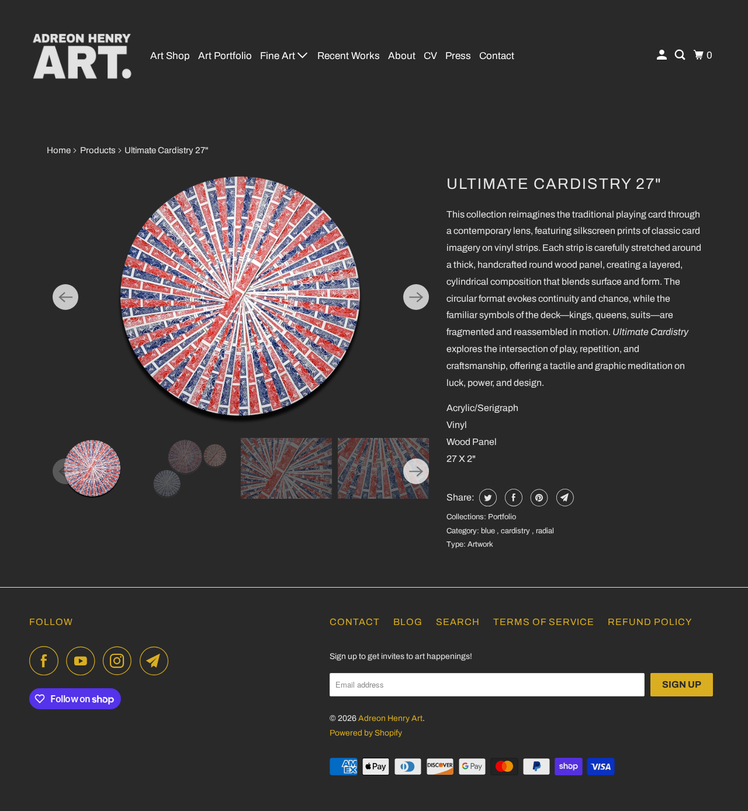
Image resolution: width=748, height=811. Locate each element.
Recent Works (348, 55)
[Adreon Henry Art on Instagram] (120, 660)
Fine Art (278, 55)
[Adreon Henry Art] (81, 55)
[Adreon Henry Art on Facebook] (46, 660)
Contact (496, 55)
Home (59, 150)
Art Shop (170, 55)
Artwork (480, 544)
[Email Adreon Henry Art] (157, 660)
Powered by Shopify (366, 733)
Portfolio (502, 517)
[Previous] (65, 297)
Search (458, 622)
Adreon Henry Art (390, 718)
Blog (408, 622)
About (401, 55)
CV (430, 55)
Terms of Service (543, 622)
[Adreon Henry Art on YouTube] (83, 660)
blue (489, 531)
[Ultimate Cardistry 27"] (241, 297)
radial (545, 531)
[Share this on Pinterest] (538, 497)
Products (98, 150)
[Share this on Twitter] (486, 497)
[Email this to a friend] (563, 497)
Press (458, 55)
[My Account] (662, 55)
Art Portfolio (225, 55)
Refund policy (650, 622)
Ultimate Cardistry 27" (554, 183)
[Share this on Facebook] (512, 497)
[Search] (681, 55)
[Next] (416, 297)
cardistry (516, 531)
